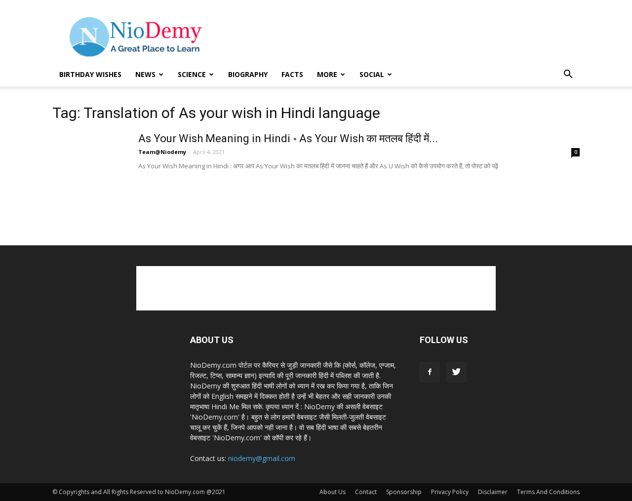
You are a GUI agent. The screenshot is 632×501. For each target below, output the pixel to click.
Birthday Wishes (90, 74)
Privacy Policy (450, 492)
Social (371, 74)
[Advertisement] (400, 36)
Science (192, 74)
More (327, 74)
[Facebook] (429, 372)
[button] (568, 75)
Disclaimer (493, 492)
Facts (292, 74)
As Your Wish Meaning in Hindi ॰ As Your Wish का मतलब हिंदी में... (288, 138)
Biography (248, 74)
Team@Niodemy (162, 151)
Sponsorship (404, 492)
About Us (332, 492)
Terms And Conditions (548, 492)
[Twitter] (456, 372)
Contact (366, 492)
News (145, 74)
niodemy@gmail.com (261, 458)
